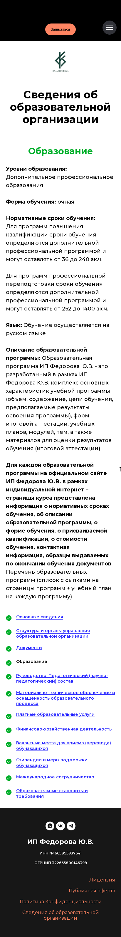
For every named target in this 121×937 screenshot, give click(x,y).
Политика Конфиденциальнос (58, 901)
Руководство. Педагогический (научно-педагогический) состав (62, 678)
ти (99, 901)
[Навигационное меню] (109, 28)
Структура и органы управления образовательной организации (53, 633)
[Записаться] (60, 10)
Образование (31, 661)
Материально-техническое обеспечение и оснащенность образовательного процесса (65, 698)
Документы (29, 647)
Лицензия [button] (102, 880)
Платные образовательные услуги (55, 714)
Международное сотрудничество (55, 777)
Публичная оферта (92, 891)
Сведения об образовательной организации (60, 915)
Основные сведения (39, 616)
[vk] (60, 826)
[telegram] (71, 826)
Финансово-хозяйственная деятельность (64, 729)
